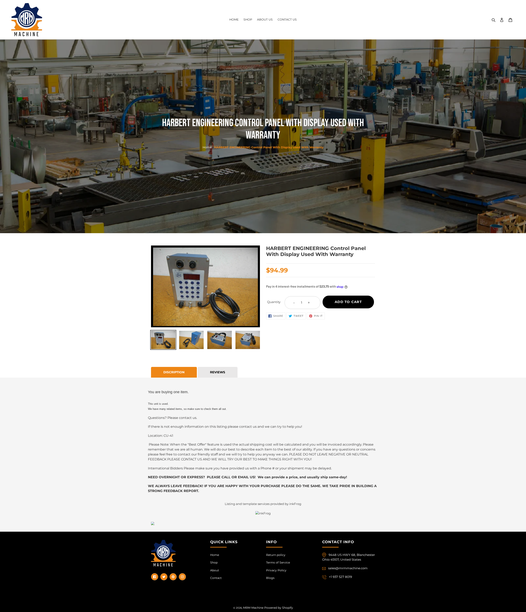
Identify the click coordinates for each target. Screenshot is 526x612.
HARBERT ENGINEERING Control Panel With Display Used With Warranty (268, 147)
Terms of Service (278, 562)
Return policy (275, 555)
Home (207, 147)
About (214, 570)
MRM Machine (253, 608)
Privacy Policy (276, 570)
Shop (214, 562)
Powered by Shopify (278, 608)
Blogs (270, 578)
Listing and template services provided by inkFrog (263, 504)
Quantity (273, 302)
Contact (216, 578)
